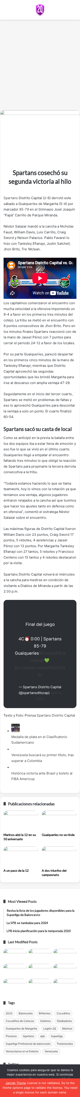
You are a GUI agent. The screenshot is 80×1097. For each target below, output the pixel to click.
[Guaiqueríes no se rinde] (59, 820)
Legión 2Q (49, 1028)
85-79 (24, 209)
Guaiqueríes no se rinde (58, 835)
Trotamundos (65, 1043)
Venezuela (51, 1051)
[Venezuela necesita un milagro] (65, 955)
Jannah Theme (16, 1083)
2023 (9, 1013)
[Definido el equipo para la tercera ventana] (40, 970)
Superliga (57, 1036)
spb (42, 1036)
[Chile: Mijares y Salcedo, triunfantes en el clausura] (15, 955)
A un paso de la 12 (16, 870)
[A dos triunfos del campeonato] (59, 856)
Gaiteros (45, 1021)
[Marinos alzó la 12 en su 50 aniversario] (21, 820)
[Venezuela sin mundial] (40, 955)
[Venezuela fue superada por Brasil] (15, 970)
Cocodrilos (63, 1013)
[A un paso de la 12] (21, 856)
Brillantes (44, 1013)
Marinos (67, 1028)
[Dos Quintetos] (40, 10)
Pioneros (11, 1036)
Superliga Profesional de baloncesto (28, 1043)
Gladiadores (64, 1021)
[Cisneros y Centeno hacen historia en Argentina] (65, 970)
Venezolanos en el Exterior (22, 1051)
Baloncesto (26, 1013)
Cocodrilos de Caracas (20, 1021)
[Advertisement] (40, 66)
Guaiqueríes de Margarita (21, 1028)
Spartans (11, 198)
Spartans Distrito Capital (56, 715)
